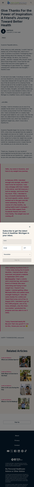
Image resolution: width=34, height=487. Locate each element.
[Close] (29, 226)
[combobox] (17, 254)
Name (5, 240)
